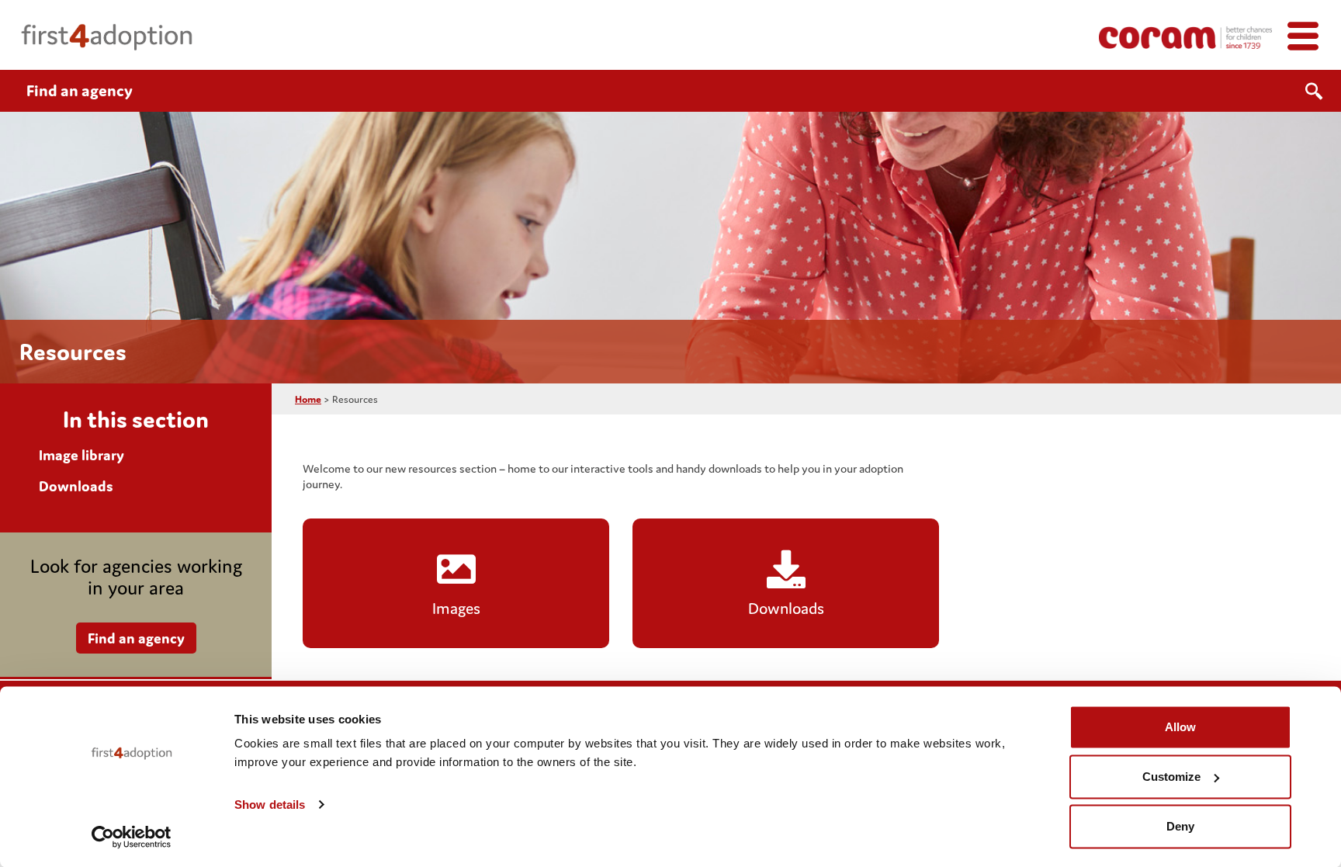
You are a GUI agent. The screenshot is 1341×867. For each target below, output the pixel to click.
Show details (269, 804)
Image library (81, 455)
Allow (1180, 726)
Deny (1180, 826)
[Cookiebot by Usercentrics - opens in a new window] (131, 836)
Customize (1171, 776)
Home (308, 399)
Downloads (76, 486)
